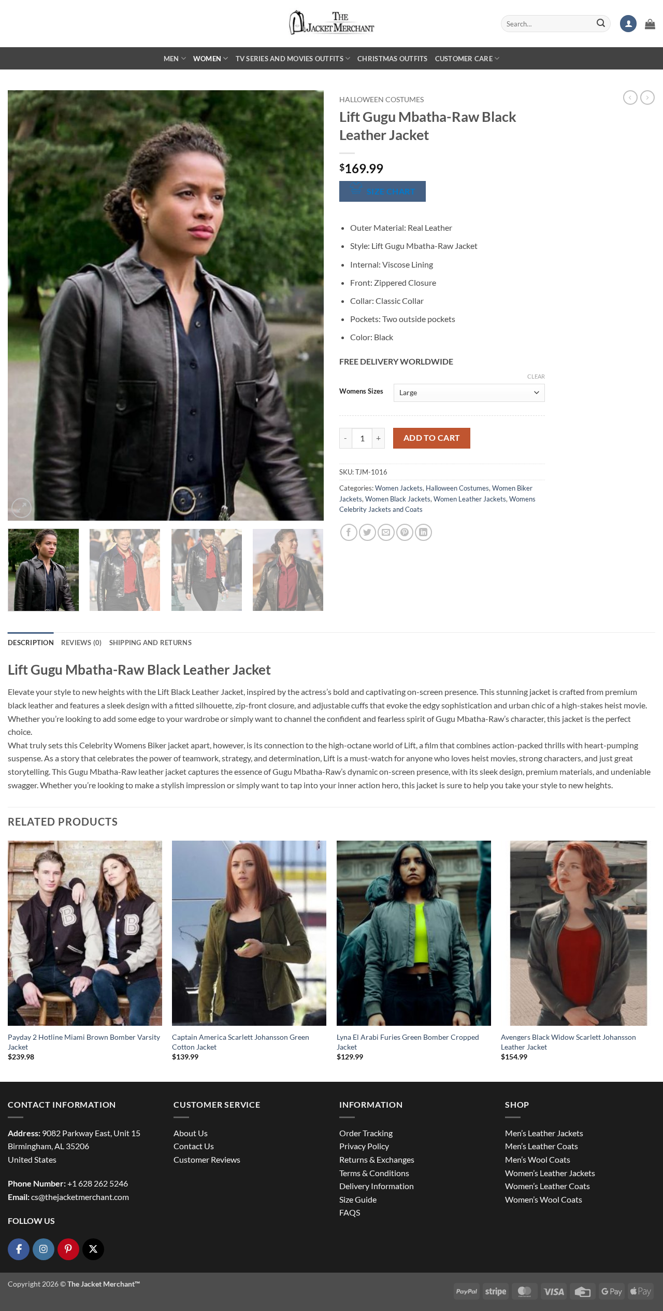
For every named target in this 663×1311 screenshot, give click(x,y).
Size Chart (391, 191)
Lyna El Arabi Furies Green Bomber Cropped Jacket (408, 1042)
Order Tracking (366, 1133)
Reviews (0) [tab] (81, 642)
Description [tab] (31, 642)
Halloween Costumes (381, 99)
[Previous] (27, 305)
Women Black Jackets (397, 499)
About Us (191, 1133)
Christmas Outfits (392, 58)
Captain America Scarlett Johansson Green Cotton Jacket (240, 1042)
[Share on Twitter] (367, 532)
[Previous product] (647, 97)
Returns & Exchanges (376, 1159)
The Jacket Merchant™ (103, 1283)
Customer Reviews (207, 1159)
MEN (171, 58)
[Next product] (630, 97)
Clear (536, 376)
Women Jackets (399, 488)
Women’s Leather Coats (547, 1186)
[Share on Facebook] (348, 532)
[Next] (304, 305)
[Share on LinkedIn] (423, 532)
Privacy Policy (364, 1146)
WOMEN (207, 58)
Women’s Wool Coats (543, 1199)
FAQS (349, 1212)
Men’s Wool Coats (537, 1159)
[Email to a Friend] (386, 532)
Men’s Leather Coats (541, 1146)
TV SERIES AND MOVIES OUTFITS (289, 58)
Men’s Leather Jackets (544, 1133)
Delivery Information (376, 1186)
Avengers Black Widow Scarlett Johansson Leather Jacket (568, 1042)
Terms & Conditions (374, 1173)
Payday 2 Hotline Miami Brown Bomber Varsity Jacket (84, 1042)
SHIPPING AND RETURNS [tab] (150, 642)
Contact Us (194, 1146)
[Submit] (601, 24)
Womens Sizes (361, 391)
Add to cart (431, 437)
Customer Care (464, 58)
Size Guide (358, 1199)
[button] (628, 23)
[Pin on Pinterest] (404, 532)
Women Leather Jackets (470, 499)
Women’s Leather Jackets (550, 1173)
